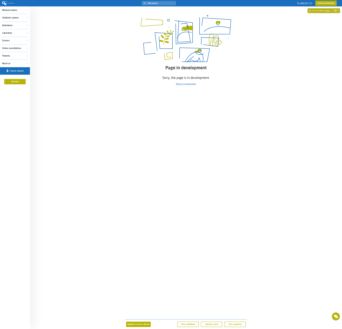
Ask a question (235, 324)
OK (335, 11)
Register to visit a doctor (138, 324)
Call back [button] (15, 82)
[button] (159, 3)
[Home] (8, 3)
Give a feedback (188, 324)
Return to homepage (186, 83)
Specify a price (211, 324)
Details (327, 11)
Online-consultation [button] (326, 3)
